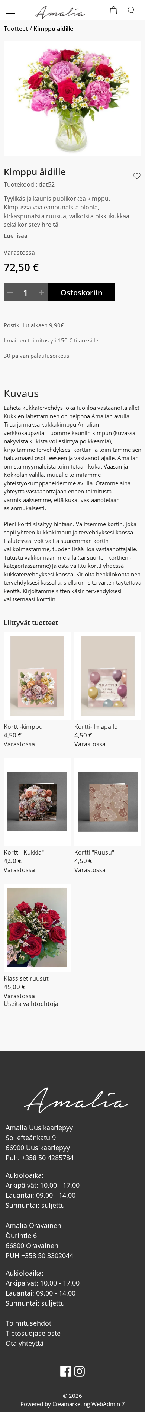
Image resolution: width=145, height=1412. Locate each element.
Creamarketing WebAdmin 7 (88, 1404)
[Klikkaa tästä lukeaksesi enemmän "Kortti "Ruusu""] (108, 802)
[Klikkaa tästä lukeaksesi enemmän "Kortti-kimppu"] (37, 676)
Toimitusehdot (28, 1323)
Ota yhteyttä (25, 1343)
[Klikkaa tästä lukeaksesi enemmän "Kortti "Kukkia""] (37, 802)
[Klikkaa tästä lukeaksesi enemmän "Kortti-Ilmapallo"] (108, 676)
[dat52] (72, 98)
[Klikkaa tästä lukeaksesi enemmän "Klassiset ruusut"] (37, 927)
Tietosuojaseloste (33, 1333)
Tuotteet (16, 29)
